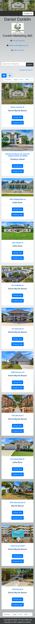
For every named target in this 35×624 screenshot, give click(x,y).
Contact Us (28, 13)
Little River (17, 202)
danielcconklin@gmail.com (18, 45)
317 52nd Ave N (18, 329)
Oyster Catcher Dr (17, 107)
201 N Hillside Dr (17, 285)
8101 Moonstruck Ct (17, 502)
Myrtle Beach (17, 506)
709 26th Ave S (17, 416)
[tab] (4, 75)
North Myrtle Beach (17, 110)
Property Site (17, 123)
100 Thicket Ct (17, 243)
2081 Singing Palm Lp (17, 199)
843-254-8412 (18, 50)
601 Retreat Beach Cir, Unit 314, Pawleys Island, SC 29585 (17, 155)
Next (27, 79)
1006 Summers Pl (17, 372)
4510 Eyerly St (17, 589)
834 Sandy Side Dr (17, 459)
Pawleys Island (17, 159)
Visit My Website (18, 41)
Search (29, 65)
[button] (4, 5)
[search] (13, 64)
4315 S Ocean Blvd (17, 546)
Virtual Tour (17, 117)
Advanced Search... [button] (26, 70)
